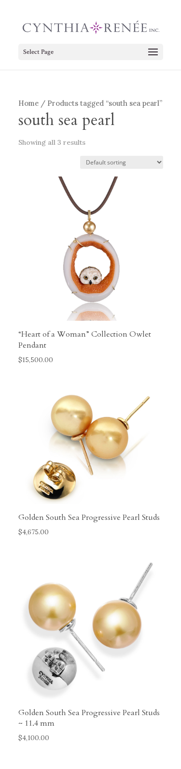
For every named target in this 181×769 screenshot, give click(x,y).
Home (28, 103)
